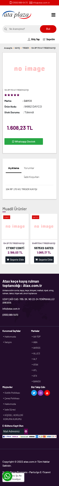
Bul (48, 29)
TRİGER (25, 48)
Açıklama (13, 167)
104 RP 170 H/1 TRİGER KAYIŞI (43, 48)
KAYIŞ (17, 48)
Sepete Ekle (16, 259)
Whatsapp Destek (24, 141)
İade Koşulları (31, 176)
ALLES (36, 353)
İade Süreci (10, 409)
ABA (35, 342)
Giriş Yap (35, 39)
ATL (35, 370)
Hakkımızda (10, 336)
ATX (35, 375)
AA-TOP (36, 336)
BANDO (37, 381)
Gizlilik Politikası (12, 392)
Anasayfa (8, 48)
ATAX (35, 364)
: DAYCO (27, 100)
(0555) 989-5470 (20, 2)
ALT (35, 359)
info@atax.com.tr (41, 2)
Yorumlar (29, 167)
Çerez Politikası (12, 398)
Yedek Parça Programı (14, 472)
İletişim (8, 342)
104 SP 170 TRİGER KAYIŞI (13, 243)
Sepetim (50, 39)
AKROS (36, 347)
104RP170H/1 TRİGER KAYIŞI (43, 243)
